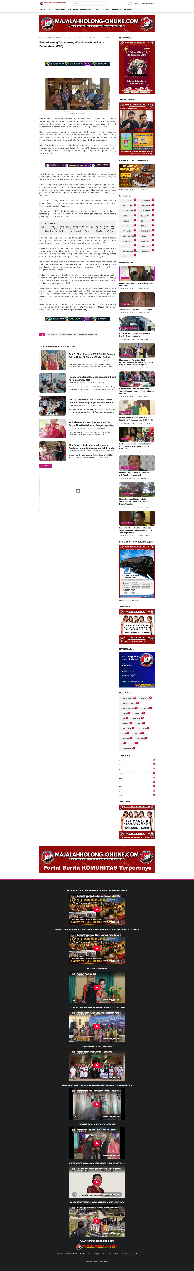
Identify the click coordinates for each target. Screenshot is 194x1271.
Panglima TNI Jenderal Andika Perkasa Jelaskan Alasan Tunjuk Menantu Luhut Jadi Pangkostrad (135, 530)
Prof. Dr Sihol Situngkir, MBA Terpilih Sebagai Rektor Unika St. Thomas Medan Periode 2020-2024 (92, 356)
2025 (136, 791)
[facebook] (41, 340)
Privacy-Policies (121, 1254)
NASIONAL (127, 10)
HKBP (50, 10)
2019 (136, 764)
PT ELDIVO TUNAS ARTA (129, 328)
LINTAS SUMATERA (129, 235)
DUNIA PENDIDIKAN (93, 360)
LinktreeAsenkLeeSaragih (89, 1254)
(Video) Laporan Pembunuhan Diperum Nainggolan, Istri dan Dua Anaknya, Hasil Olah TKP (135, 446)
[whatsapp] (49, 340)
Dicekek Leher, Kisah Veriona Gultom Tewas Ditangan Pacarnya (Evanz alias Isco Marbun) (136, 391)
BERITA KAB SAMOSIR (130, 703)
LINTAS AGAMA (128, 728)
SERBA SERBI (126, 412)
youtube (135, 1254)
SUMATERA (116, 10)
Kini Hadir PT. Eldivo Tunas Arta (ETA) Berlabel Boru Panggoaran (134, 334)
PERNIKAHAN (142, 738)
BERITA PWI (147, 708)
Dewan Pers (107, 1254)
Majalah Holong (103, 1261)
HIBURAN (128, 220)
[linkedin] (57, 340)
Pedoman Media (71, 1254)
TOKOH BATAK (126, 304)
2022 (136, 778)
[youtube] (153, 9)
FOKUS (97, 10)
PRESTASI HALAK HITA (129, 467)
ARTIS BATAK (147, 200)
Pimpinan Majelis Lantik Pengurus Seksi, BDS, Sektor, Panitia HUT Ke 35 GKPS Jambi (104, 229)
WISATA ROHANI (128, 748)
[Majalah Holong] (53, 5)
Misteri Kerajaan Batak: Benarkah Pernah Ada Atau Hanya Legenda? (136, 474)
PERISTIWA (147, 245)
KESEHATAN (126, 723)
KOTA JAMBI (129, 230)
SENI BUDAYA (73, 10)
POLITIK (134, 743)
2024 (136, 787)
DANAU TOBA (147, 210)
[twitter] (45, 340)
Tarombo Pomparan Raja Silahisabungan (135, 310)
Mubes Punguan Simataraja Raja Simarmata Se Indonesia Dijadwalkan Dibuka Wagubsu (134, 501)
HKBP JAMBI (139, 713)
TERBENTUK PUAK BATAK (54, 38)
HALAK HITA (147, 215)
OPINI (128, 245)
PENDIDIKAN (127, 738)
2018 (136, 760)
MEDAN (147, 235)
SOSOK (128, 255)
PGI (123, 743)
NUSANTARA (143, 728)
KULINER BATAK (147, 230)
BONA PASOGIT (86, 10)
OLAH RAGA (147, 240)
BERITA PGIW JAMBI (147, 205)
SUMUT (124, 383)
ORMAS (125, 733)
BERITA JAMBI (59, 10)
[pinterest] (53, 340)
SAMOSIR (106, 10)
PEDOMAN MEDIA (148, 3)
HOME (42, 10)
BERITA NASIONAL (127, 522)
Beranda (42, 38)
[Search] (104, 4)
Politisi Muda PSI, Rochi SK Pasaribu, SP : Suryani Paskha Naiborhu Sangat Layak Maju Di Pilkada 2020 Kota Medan (92, 424)
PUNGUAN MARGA (127, 494)
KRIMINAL (140, 723)
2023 (136, 782)
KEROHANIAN (138, 718)
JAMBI (124, 718)
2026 (136, 795)
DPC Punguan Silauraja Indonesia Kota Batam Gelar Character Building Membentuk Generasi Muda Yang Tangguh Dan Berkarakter (55, 229)
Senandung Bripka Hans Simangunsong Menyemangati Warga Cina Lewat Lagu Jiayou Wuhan (79, 229)
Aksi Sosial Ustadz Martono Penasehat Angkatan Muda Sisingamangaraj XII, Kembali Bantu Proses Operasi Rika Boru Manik (92, 446)
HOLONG (128, 225)
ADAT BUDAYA (128, 200)
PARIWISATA (138, 733)
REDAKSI (138, 3)
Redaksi (59, 1254)
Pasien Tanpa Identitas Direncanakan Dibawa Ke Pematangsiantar (92, 378)
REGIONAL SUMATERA (67, 335)
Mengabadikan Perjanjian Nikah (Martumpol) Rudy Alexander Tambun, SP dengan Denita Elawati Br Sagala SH (136, 362)
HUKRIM (147, 225)
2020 (136, 769)
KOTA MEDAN (52, 335)
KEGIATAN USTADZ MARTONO (96, 451)
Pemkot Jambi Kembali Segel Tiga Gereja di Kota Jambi (136, 284)
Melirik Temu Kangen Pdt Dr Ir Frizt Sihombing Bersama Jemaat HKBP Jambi (136, 418)
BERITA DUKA (146, 698)
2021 (136, 773)
